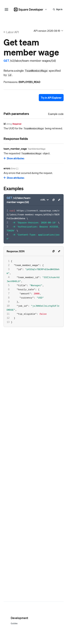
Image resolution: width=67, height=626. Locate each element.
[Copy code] (53, 200)
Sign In (59, 9)
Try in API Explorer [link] (51, 97)
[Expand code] (59, 200)
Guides (14, 623)
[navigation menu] (6, 9)
